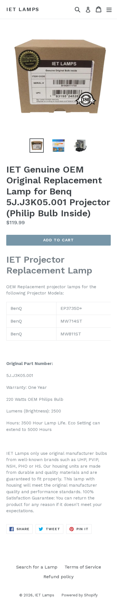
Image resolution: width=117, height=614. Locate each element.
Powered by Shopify (79, 595)
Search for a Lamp (36, 567)
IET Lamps (22, 9)
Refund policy (58, 576)
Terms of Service (82, 567)
